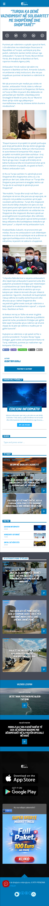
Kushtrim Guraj (12, 361)
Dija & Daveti (17, 460)
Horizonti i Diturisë (12, 534)
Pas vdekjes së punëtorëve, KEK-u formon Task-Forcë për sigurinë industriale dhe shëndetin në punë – (24, 503)
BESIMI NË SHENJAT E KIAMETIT (24, 464)
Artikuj (6, 460)
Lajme (5, 475)
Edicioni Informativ (11, 526)
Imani (27, 460)
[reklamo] (24, 863)
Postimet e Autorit (24, 369)
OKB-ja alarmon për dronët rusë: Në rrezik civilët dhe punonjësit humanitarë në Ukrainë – (24, 482)
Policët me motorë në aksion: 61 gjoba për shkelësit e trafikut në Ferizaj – (25, 653)
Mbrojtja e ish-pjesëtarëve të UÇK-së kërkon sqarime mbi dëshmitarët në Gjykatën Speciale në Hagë (24, 731)
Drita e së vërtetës (11, 542)
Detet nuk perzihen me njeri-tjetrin (25, 698)
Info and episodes (24, 425)
